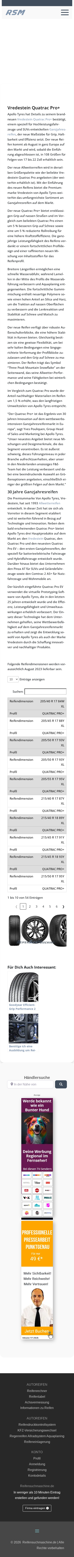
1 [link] (23, 906)
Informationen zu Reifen (37, 1408)
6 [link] (57, 906)
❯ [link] (63, 906)
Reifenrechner (37, 1391)
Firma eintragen (35, 1508)
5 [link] (50, 906)
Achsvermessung (37, 1402)
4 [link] (43, 906)
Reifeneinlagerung (37, 1442)
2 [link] (30, 906)
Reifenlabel (37, 1396)
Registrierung (37, 1470)
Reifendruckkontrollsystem (37, 1424)
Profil (37, 1458)
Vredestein (35, 538)
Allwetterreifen (49, 503)
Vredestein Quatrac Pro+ (34, 119)
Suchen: (18, 691)
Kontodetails (37, 1475)
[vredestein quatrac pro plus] (37, 930)
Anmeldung (37, 1464)
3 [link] (36, 906)
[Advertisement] (37, 58)
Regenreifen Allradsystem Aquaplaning (37, 1436)
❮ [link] (16, 906)
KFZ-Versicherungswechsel (37, 1430)
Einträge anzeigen (32, 679)
